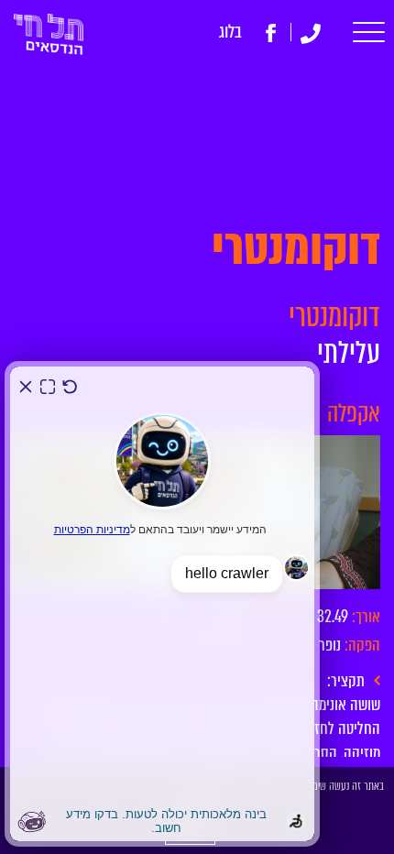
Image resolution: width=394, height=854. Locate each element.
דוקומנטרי (334, 316)
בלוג (230, 31)
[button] (369, 32)
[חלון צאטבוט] (162, 604)
